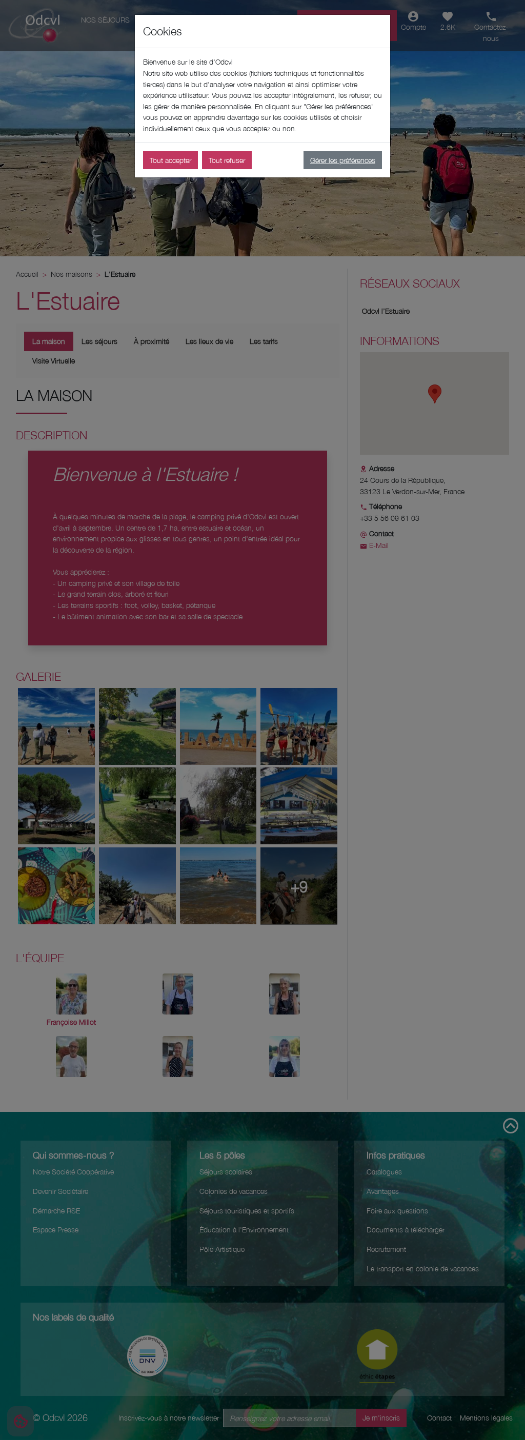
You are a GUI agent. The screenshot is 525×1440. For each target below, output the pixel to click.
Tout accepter (170, 160)
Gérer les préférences (342, 160)
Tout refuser (227, 160)
